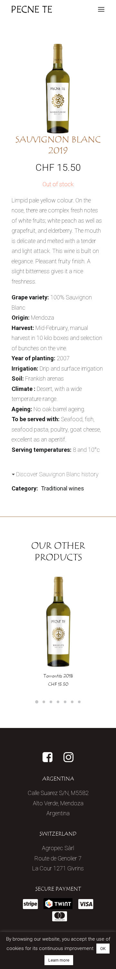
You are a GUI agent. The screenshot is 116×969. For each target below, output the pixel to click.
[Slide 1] (36, 701)
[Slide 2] (43, 701)
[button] (101, 9)
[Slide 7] (79, 701)
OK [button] (103, 948)
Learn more (58, 960)
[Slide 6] (72, 701)
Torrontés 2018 (58, 676)
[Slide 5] (65, 701)
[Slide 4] (58, 701)
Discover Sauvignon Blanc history (57, 474)
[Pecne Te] (32, 9)
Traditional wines (62, 488)
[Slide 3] (50, 701)
